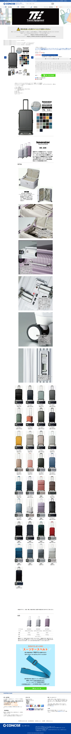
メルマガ (57, 0)
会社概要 (61, 0)
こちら (53, 705)
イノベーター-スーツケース (30, 42)
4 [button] (35, 25)
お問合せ (65, 0)
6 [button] (38, 25)
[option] (35, 16)
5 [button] (37, 25)
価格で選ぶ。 (23, 40)
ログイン (53, 0)
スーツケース (19, 40)
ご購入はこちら (35, 688)
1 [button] (30, 25)
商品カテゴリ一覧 (6, 40)
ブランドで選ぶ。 (23, 42)
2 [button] (32, 25)
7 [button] (40, 25)
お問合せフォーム (61, 711)
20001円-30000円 (28, 44)
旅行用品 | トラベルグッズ (12, 40)
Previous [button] (5, 57)
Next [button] (32, 57)
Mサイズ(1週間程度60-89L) (30, 43)
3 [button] (33, 25)
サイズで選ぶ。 (23, 43)
